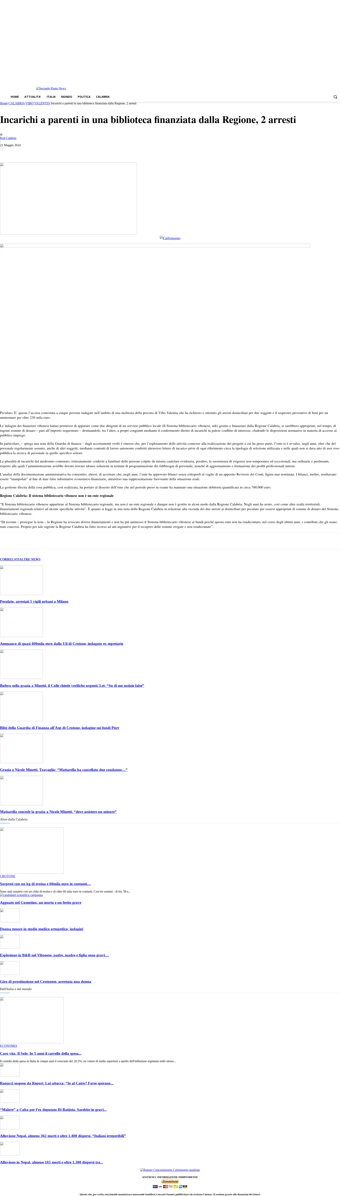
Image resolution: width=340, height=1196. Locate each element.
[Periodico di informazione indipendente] (51, 88)
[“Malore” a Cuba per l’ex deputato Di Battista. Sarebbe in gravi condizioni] (10, 1102)
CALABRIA (16, 103)
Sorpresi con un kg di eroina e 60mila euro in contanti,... (45, 884)
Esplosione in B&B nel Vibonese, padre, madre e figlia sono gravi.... (54, 955)
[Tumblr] (77, 151)
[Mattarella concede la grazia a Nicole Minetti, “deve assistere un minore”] (21, 804)
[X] (20, 151)
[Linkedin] (48, 151)
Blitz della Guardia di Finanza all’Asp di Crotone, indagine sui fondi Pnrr (59, 728)
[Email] (63, 151)
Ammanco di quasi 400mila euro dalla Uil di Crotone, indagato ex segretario (61, 644)
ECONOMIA (8, 1045)
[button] (335, 96)
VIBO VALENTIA (38, 103)
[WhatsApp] (34, 151)
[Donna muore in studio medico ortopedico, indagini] (10, 921)
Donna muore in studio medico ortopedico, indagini (41, 929)
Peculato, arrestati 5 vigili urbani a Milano (34, 601)
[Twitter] (332, 78)
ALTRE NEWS (30, 559)
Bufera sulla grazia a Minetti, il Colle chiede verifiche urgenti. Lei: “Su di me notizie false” (72, 686)
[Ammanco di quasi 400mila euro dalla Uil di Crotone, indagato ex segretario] (21, 636)
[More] (105, 151)
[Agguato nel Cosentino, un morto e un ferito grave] (21, 895)
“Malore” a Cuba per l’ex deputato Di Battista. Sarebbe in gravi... (53, 1110)
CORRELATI (9, 559)
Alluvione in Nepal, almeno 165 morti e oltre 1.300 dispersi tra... (51, 1162)
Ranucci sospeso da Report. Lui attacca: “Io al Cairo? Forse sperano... (57, 1083)
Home (4, 103)
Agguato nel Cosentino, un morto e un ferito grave (40, 902)
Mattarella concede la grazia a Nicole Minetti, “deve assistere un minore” (58, 812)
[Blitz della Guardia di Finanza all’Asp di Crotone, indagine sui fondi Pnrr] (21, 720)
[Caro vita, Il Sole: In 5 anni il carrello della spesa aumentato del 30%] (32, 1042)
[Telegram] (337, 78)
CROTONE (7, 876)
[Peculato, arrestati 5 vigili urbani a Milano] (21, 594)
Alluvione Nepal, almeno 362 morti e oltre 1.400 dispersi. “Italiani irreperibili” (63, 1136)
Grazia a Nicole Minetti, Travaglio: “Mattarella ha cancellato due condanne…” (64, 770)
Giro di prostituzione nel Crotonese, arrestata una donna (45, 981)
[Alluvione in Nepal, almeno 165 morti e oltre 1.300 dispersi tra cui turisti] (10, 1154)
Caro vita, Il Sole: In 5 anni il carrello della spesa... (40, 1053)
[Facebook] (327, 78)
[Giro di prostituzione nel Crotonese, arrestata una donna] (10, 974)
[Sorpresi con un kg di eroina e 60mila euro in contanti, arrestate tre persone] (32, 872)
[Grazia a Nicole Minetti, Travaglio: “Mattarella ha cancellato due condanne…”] (21, 762)
